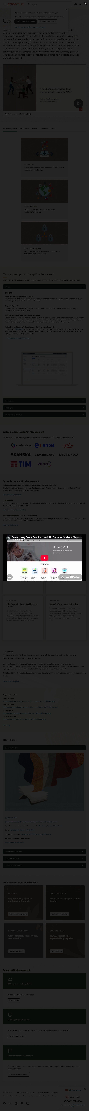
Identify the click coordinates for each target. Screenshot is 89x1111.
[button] (85, 3)
